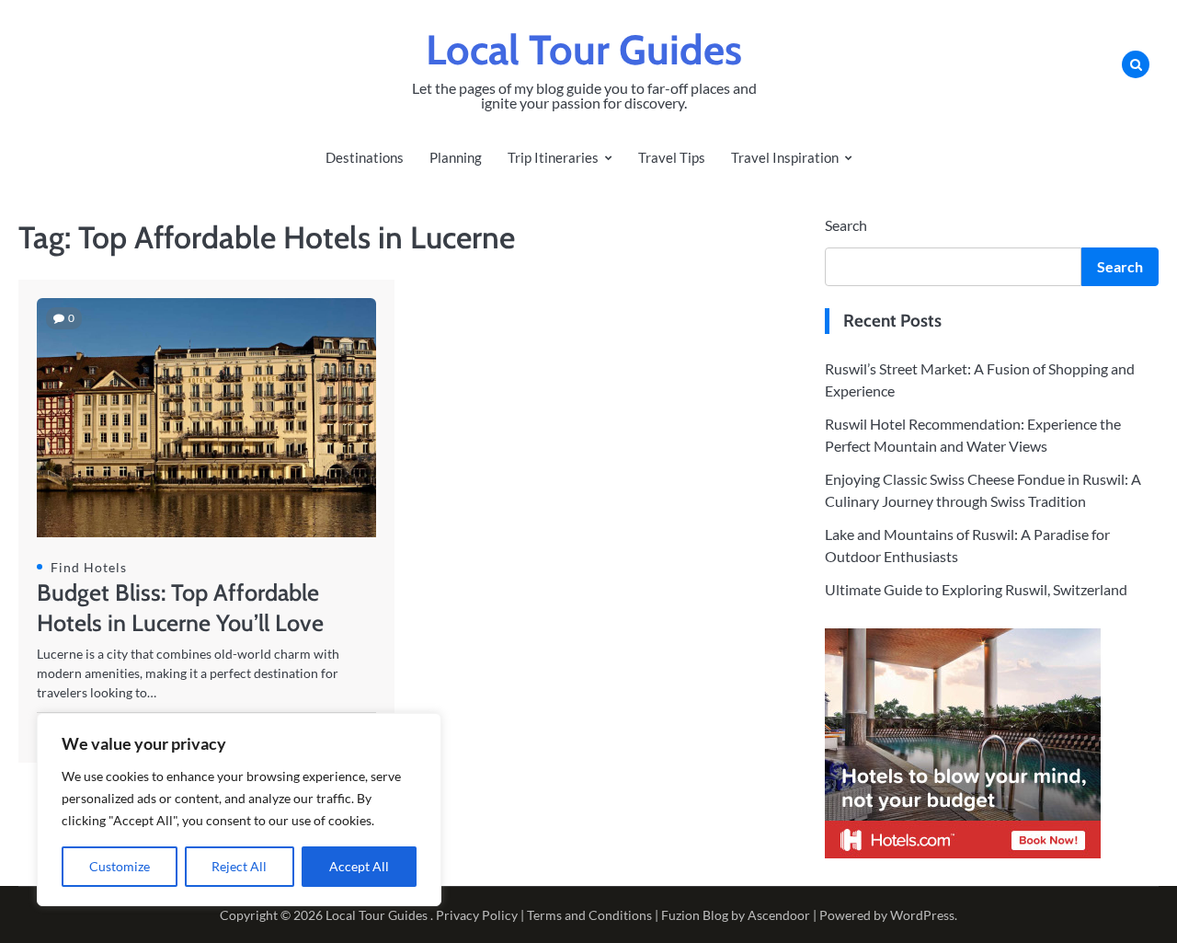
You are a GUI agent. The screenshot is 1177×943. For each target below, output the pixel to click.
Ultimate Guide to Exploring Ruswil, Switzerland (976, 589)
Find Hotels (89, 567)
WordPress (922, 915)
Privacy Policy (477, 915)
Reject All (239, 866)
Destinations (365, 157)
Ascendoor (779, 915)
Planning (455, 157)
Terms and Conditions (589, 915)
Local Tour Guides (584, 50)
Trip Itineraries (553, 157)
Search (846, 225)
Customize (119, 866)
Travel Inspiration (785, 157)
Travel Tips (671, 157)
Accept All (359, 866)
